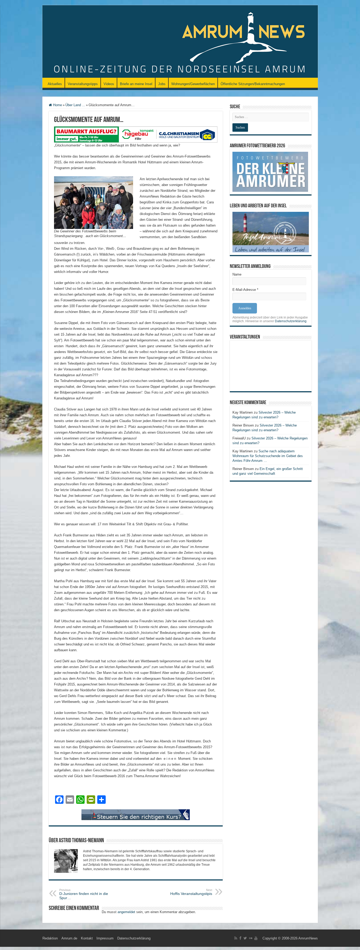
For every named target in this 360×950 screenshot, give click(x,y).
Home (57, 105)
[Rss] (236, 938)
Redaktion (50, 938)
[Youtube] (256, 938)
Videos (109, 84)
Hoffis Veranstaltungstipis (191, 892)
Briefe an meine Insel (136, 84)
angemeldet (126, 912)
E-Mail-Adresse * (245, 290)
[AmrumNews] (180, 42)
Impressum (105, 938)
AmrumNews (308, 938)
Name (236, 274)
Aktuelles (55, 84)
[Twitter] (245, 938)
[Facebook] (240, 938)
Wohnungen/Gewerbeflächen (193, 84)
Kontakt (87, 938)
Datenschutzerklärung (291, 321)
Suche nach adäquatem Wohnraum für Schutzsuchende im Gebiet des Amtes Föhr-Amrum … (267, 456)
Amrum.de (69, 938)
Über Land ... (75, 105)
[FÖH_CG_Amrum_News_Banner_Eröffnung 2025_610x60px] (135, 134)
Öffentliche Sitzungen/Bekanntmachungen (253, 84)
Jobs (162, 84)
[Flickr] (251, 938)
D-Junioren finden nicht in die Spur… (83, 894)
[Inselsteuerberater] (135, 814)
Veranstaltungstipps (83, 84)
